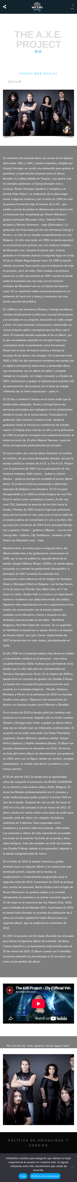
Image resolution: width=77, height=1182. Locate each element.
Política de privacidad (45, 1176)
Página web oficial (39, 73)
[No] (72, 1168)
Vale (23, 1176)
